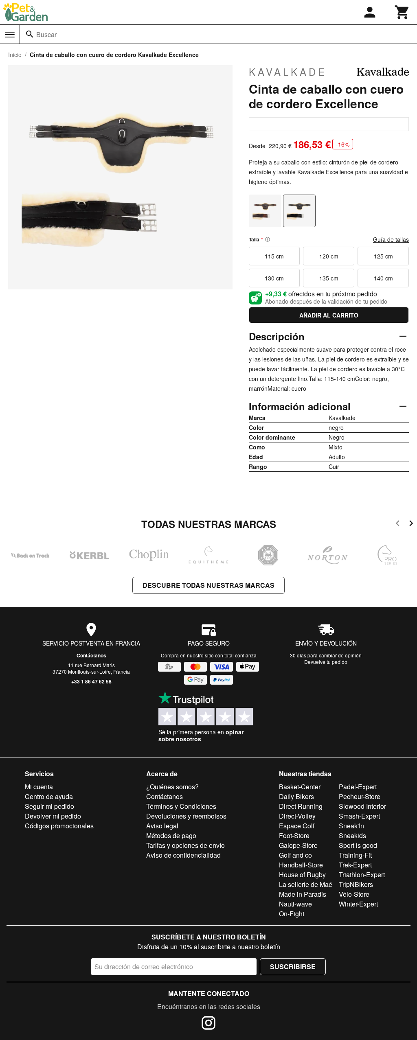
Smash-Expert (359, 816)
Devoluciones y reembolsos (186, 816)
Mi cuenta (39, 786)
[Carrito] (402, 12)
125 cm (383, 256)
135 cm (328, 278)
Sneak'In (351, 825)
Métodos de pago (171, 835)
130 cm (274, 278)
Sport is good (358, 845)
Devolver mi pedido (53, 816)
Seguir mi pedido (49, 806)
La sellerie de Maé (305, 884)
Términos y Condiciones (181, 806)
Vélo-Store (354, 894)
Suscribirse (293, 966)
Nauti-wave (295, 904)
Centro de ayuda (49, 796)
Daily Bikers (296, 796)
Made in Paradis (302, 894)
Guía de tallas (391, 239)
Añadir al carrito (328, 315)
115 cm (274, 256)
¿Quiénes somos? (172, 786)
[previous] (398, 524)
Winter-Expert (358, 904)
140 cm (383, 278)
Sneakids (352, 835)
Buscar (46, 34)
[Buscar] (30, 34)
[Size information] (267, 239)
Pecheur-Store (359, 796)
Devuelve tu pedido (325, 661)
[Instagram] (208, 1024)
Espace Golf (296, 825)
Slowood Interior (362, 806)
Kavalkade (288, 71)
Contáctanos (91, 655)
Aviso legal (162, 825)
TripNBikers (356, 884)
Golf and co (295, 855)
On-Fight (291, 913)
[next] (411, 524)
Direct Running (301, 806)
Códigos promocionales (59, 825)
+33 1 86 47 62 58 (91, 681)
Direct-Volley (297, 816)
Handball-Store (301, 864)
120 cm (328, 256)
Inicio (15, 54)
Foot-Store (294, 835)
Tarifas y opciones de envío (185, 845)
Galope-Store (298, 845)
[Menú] (10, 34)
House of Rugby (302, 874)
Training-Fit (355, 855)
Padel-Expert (358, 786)
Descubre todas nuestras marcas (208, 585)
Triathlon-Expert (362, 874)
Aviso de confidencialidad (183, 855)
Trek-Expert (355, 864)
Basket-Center (299, 786)
